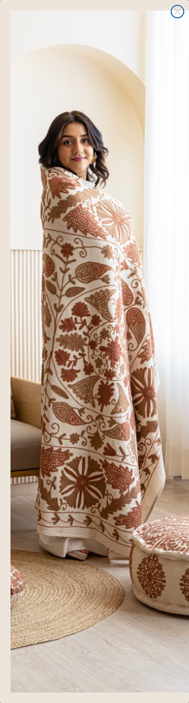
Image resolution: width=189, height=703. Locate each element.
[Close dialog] (177, 11)
